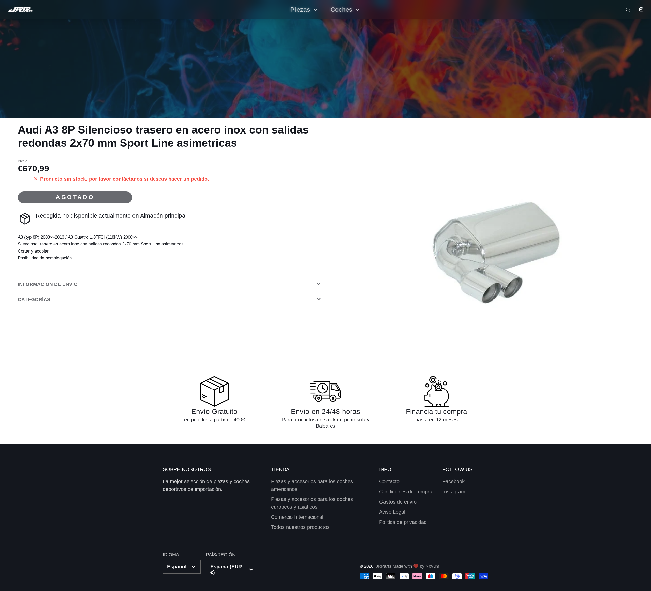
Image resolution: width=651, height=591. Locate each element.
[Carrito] (637, 9)
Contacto (389, 481)
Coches (342, 9)
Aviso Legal (392, 512)
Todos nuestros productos (300, 527)
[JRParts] (20, 10)
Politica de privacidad (403, 522)
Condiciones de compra (405, 491)
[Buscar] (624, 9)
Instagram (453, 491)
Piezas (300, 9)
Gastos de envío (398, 502)
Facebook (453, 481)
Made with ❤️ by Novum (416, 566)
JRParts (383, 566)
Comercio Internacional (297, 517)
